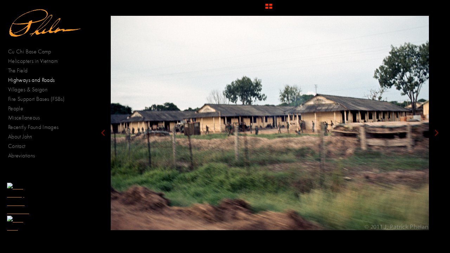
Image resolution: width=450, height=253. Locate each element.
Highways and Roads (31, 80)
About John (20, 136)
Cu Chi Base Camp (29, 51)
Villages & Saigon (27, 89)
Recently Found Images (33, 127)
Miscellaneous (24, 117)
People (16, 108)
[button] (268, 8)
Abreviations (21, 155)
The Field (17, 70)
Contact (17, 146)
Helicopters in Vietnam (33, 61)
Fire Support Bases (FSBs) (36, 99)
